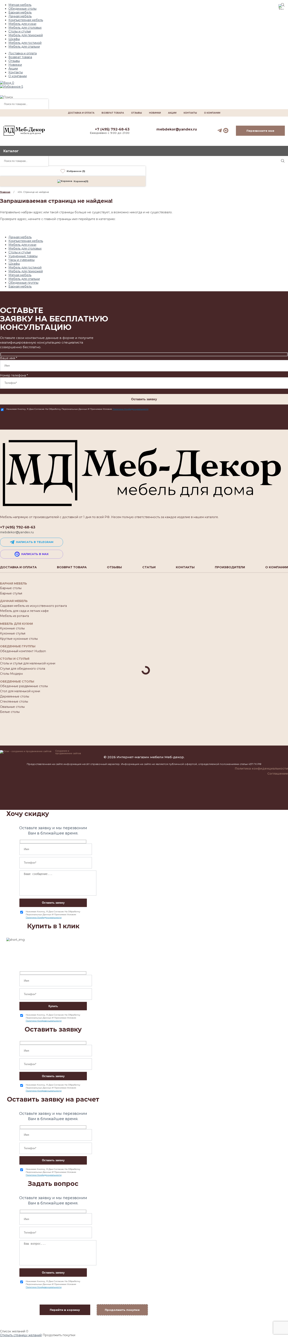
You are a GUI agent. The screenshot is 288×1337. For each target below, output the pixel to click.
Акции (13, 68)
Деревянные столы (14, 696)
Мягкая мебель (19, 5)
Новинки (15, 65)
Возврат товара (20, 57)
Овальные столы (12, 707)
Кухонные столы (12, 628)
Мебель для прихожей (25, 35)
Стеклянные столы (14, 701)
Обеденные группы (23, 283)
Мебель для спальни (24, 46)
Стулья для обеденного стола (22, 669)
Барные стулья (11, 593)
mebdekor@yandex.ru (176, 129)
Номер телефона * (14, 375)
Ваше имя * (8, 358)
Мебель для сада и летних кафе (24, 611)
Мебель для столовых (25, 28)
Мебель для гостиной (25, 43)
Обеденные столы (22, 9)
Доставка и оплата (22, 53)
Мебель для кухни (22, 24)
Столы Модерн (11, 674)
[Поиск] (283, 161)
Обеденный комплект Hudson (23, 651)
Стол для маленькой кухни (20, 691)
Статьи (149, 567)
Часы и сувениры (21, 260)
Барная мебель (20, 12)
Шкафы (14, 39)
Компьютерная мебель (25, 20)
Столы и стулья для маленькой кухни (27, 663)
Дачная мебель (20, 16)
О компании (17, 76)
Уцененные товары (23, 256)
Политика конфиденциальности (261, 768)
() (81, 181)
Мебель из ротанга (14, 616)
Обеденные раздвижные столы (24, 686)
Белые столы (10, 712)
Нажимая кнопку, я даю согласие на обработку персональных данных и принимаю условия (77, 409)
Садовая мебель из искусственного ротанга (33, 606)
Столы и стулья (19, 31)
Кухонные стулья (12, 633)
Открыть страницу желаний (21, 1335)
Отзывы (14, 61)
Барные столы (11, 588)
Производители (230, 567)
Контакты (15, 72)
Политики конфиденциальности (130, 409)
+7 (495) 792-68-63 (112, 129)
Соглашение (277, 773)
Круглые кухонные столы (19, 639)
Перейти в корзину (65, 1309)
